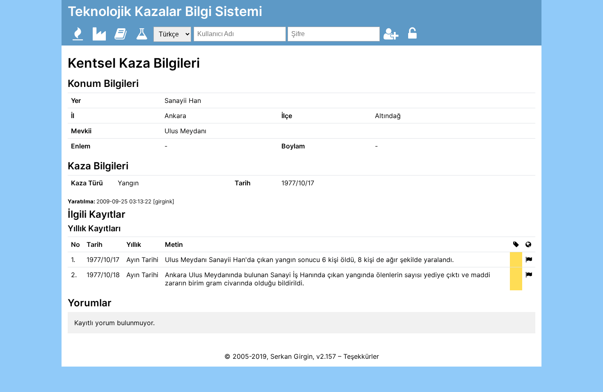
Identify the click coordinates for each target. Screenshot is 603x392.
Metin (174, 244)
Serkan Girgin (291, 356)
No (75, 244)
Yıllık (133, 244)
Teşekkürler (361, 356)
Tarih (95, 244)
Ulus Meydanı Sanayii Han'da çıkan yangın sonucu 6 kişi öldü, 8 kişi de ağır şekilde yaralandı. (309, 259)
